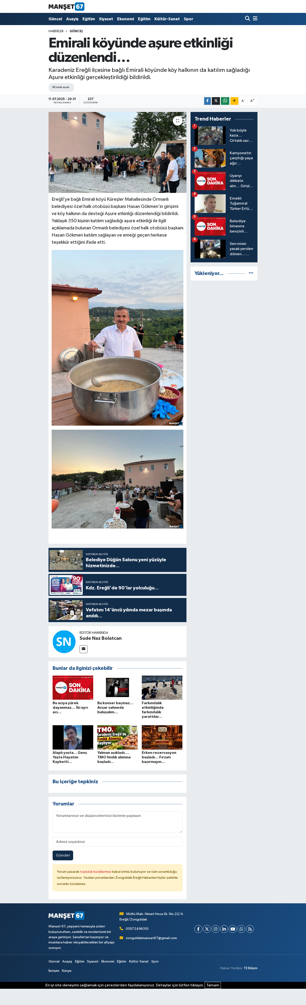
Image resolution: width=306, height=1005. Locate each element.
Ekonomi (125, 19)
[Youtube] (233, 929)
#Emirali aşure (60, 87)
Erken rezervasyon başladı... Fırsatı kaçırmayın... (159, 757)
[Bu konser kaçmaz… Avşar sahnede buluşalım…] (117, 688)
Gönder (63, 855)
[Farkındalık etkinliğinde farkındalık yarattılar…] (162, 688)
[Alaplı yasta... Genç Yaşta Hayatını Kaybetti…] (73, 737)
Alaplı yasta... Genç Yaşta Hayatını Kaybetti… (70, 757)
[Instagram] (215, 929)
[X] (207, 929)
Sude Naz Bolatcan (101, 638)
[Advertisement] (224, 356)
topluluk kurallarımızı (96, 871)
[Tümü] (251, 273)
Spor (188, 19)
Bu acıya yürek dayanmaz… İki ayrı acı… (70, 707)
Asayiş (72, 19)
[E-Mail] (83, 649)
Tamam (212, 985)
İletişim (54, 971)
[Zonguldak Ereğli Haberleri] (66, 6)
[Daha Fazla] (234, 101)
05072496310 (137, 929)
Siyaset (106, 19)
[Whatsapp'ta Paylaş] (225, 101)
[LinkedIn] (224, 929)
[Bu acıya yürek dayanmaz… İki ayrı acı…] (73, 688)
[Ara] (248, 19)
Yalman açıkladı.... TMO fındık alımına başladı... (114, 757)
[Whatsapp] (241, 929)
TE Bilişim (250, 968)
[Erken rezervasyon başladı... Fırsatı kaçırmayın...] (162, 737)
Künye (66, 971)
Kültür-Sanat (167, 19)
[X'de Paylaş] (216, 101)
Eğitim (88, 19)
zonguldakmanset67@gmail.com (151, 938)
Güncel (55, 19)
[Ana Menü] (254, 19)
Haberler (56, 31)
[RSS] (250, 929)
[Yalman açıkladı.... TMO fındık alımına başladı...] (117, 737)
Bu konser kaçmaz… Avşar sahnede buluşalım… (115, 707)
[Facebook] (198, 929)
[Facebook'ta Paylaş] (207, 101)
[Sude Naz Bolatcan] (64, 642)
